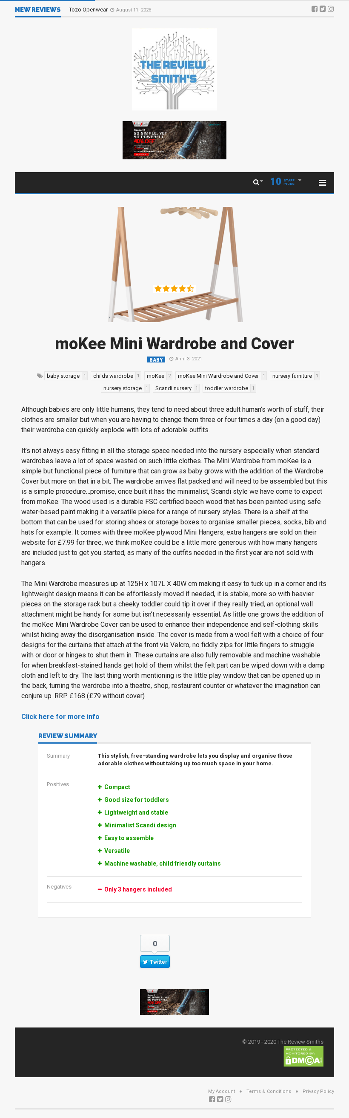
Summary (58, 756)
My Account (221, 1091)
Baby (156, 359)
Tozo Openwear (89, 9)
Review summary (67, 736)
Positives (58, 784)
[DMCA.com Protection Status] (303, 1056)
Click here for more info (60, 717)
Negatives (59, 886)
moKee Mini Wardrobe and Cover (174, 343)
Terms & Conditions (268, 1091)
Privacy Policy (318, 1091)
